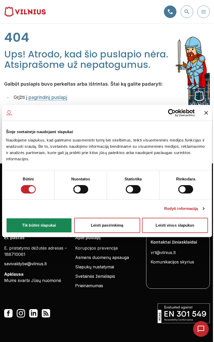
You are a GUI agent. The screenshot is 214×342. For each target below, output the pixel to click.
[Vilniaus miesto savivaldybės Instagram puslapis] (21, 313)
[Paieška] (187, 11)
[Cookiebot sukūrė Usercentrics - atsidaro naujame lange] (172, 113)
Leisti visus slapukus (175, 225)
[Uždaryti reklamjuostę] (206, 113)
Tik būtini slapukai (39, 225)
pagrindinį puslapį (47, 97)
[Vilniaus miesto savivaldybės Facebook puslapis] (8, 313)
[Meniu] (203, 11)
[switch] (80, 189)
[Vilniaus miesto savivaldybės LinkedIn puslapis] (33, 313)
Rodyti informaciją (181, 208)
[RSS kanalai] (46, 313)
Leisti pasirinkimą (107, 225)
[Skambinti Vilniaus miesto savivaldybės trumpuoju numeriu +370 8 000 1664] (170, 11)
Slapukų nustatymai (94, 266)
